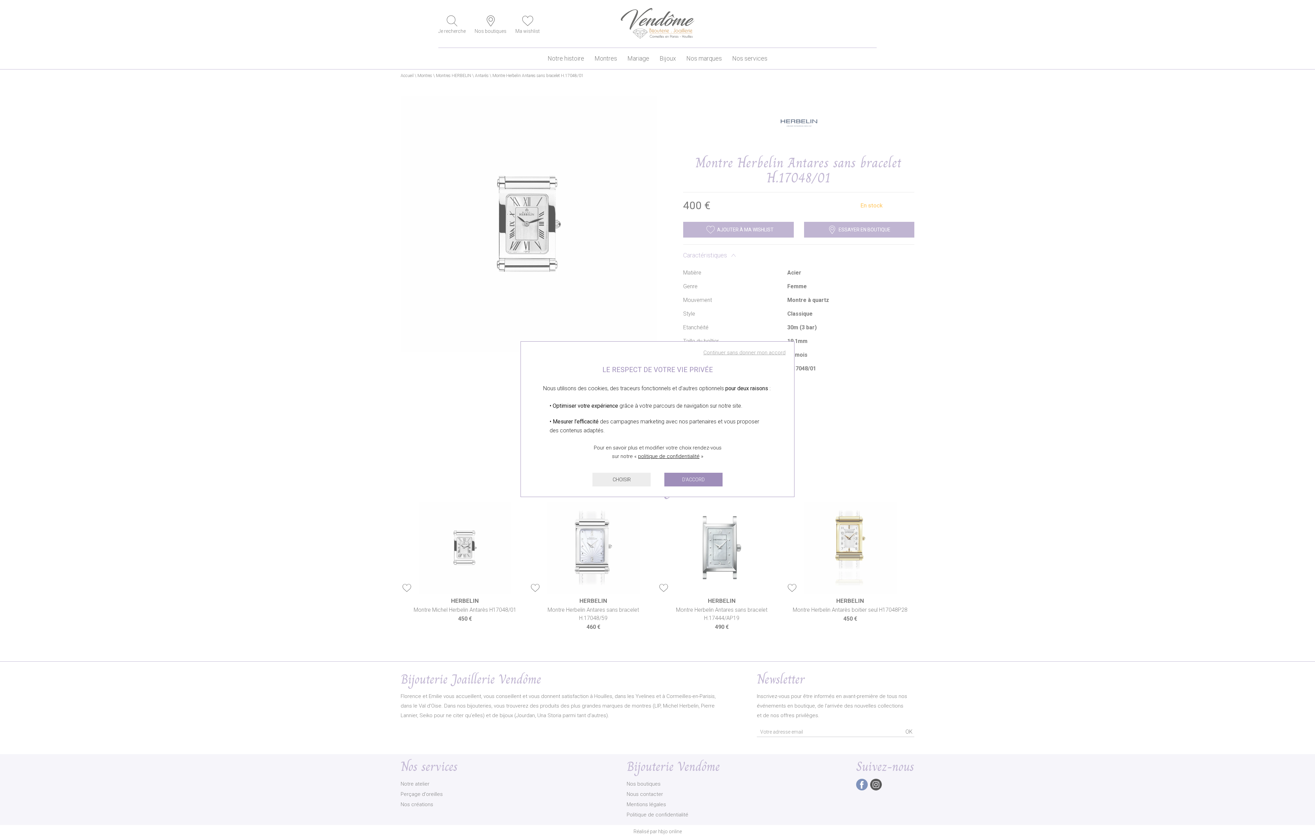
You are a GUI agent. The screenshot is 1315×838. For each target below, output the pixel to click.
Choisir (622, 479)
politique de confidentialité (669, 456)
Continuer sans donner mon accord (744, 353)
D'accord (693, 479)
